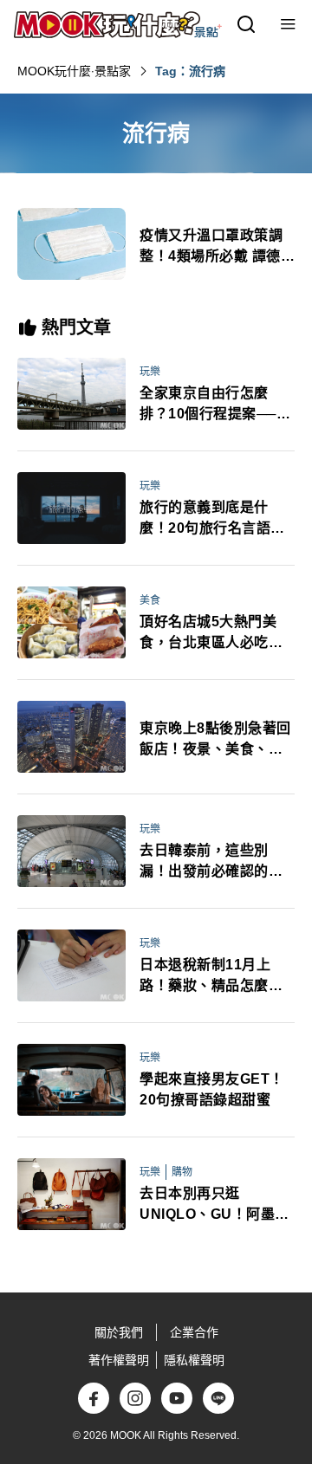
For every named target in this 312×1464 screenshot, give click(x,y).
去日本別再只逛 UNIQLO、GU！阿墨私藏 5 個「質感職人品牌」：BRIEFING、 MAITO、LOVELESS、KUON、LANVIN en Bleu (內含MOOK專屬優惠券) (217, 1205)
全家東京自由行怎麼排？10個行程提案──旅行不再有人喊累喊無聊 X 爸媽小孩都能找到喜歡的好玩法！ (215, 404)
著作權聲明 (118, 1360)
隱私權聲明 (194, 1360)
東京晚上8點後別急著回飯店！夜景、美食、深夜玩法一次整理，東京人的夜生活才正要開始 (215, 740)
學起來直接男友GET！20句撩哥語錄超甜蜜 (212, 1089)
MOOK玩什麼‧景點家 (74, 71)
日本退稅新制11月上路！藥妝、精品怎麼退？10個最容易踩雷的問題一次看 (212, 976)
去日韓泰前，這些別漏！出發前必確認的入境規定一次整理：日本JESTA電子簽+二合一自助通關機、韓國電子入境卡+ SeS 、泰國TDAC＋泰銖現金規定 (211, 862)
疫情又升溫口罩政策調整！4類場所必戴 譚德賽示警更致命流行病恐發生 (217, 247)
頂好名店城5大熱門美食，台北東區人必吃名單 (211, 633)
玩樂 (150, 372)
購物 (182, 1172)
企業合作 (194, 1332)
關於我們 (118, 1332)
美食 (150, 600)
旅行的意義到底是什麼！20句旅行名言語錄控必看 (212, 519)
